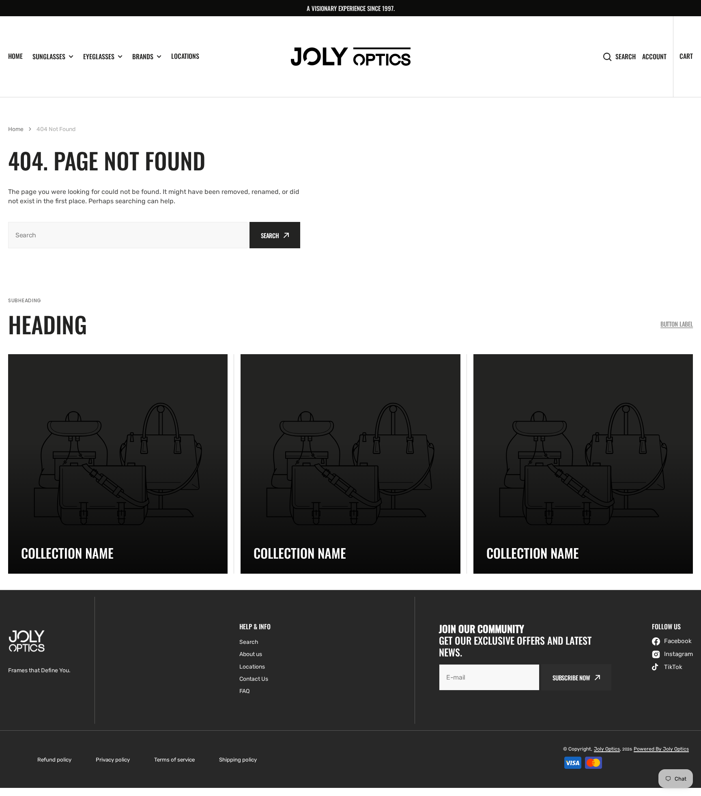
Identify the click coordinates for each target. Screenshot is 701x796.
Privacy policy (113, 760)
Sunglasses (48, 56)
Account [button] (654, 56)
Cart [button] (686, 56)
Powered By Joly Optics (661, 749)
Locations (185, 56)
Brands (142, 56)
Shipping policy (238, 760)
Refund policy (54, 760)
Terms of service (174, 760)
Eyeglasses (98, 56)
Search (625, 56)
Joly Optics (607, 749)
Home (15, 56)
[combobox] (127, 235)
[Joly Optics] (351, 56)
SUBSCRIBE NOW (571, 677)
